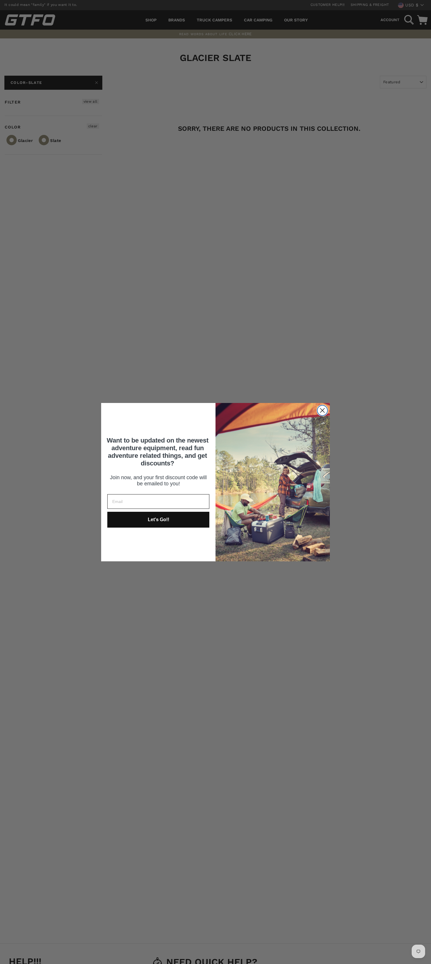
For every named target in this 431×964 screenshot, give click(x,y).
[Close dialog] (322, 410)
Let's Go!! (158, 519)
